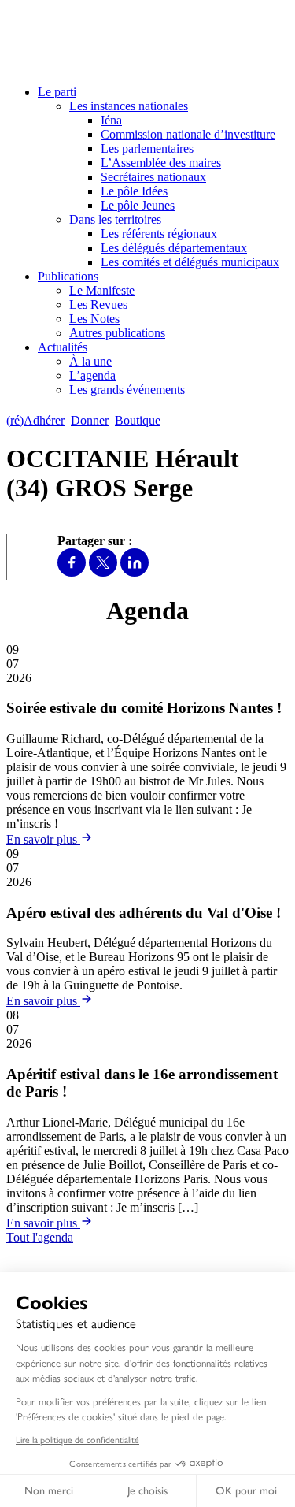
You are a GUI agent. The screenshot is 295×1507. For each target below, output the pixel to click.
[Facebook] (71, 572)
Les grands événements (127, 389)
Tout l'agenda (39, 1237)
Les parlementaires (147, 148)
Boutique (137, 420)
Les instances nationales (128, 106)
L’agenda (92, 375)
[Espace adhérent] (194, 420)
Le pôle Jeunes (138, 205)
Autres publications (117, 333)
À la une (90, 361)
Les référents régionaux (159, 233)
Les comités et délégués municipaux (190, 262)
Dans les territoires (115, 219)
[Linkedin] (134, 572)
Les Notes (94, 318)
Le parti (57, 91)
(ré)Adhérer (35, 420)
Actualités (62, 347)
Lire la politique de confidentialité (77, 1439)
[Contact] (174, 420)
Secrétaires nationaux (153, 177)
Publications (68, 276)
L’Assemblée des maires (161, 162)
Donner (90, 420)
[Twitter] (103, 572)
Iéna (111, 120)
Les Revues (98, 304)
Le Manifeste (102, 290)
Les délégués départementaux (174, 247)
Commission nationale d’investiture (188, 134)
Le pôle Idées (134, 191)
